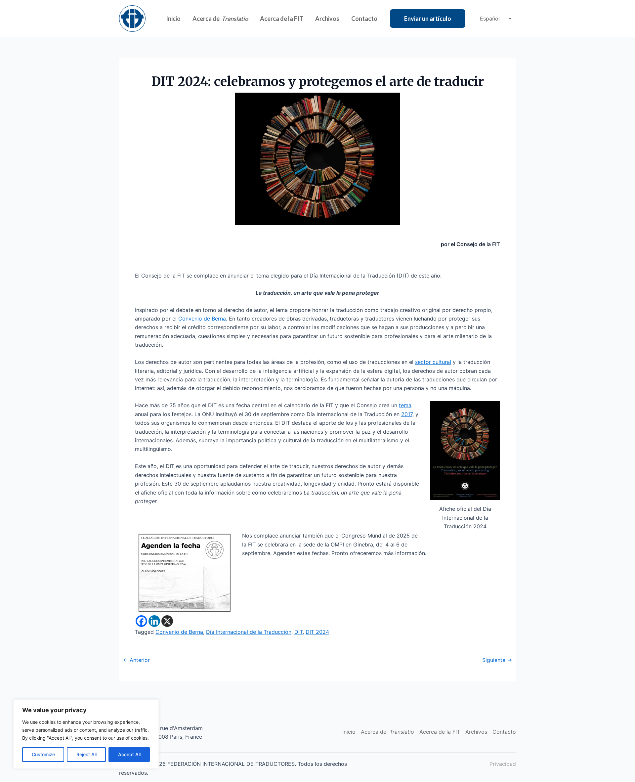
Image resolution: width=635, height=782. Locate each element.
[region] (86, 734)
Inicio (173, 18)
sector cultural (433, 362)
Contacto (364, 18)
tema (405, 405)
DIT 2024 (317, 632)
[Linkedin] (154, 621)
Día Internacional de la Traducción (248, 632)
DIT (298, 632)
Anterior (136, 660)
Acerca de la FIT (281, 18)
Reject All (86, 754)
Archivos (327, 18)
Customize (43, 754)
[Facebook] (141, 621)
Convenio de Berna (202, 318)
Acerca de (220, 18)
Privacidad (502, 763)
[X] (167, 621)
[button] (427, 18)
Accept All (129, 754)
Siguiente (497, 660)
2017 (406, 414)
